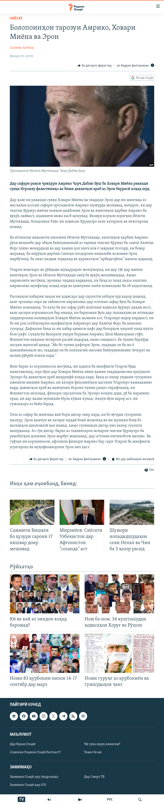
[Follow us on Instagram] (44, 716)
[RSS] (73, 716)
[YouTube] (79, 799)
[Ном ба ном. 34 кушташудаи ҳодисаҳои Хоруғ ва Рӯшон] (119, 593)
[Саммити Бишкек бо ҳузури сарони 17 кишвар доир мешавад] (32, 512)
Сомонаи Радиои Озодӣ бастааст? (35, 752)
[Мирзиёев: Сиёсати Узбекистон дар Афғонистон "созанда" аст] (82, 512)
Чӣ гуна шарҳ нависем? (102, 744)
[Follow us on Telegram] (63, 716)
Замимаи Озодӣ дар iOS (28, 785)
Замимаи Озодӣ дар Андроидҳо (34, 777)
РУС (110, 799)
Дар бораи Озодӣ (22, 744)
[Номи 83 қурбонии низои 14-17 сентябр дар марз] (44, 653)
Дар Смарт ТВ (94, 777)
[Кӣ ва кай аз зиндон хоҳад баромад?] (44, 593)
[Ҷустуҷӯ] (139, 799)
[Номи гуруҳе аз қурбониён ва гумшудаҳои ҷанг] (119, 653)
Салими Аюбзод (22, 47)
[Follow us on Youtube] (34, 716)
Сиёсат (16, 18)
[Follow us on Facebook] (24, 716)
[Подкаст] (83, 716)
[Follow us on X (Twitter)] (53, 716)
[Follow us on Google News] (14, 716)
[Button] (94, 65)
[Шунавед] (49, 799)
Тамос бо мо (93, 752)
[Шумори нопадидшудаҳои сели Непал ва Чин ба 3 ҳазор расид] (132, 512)
